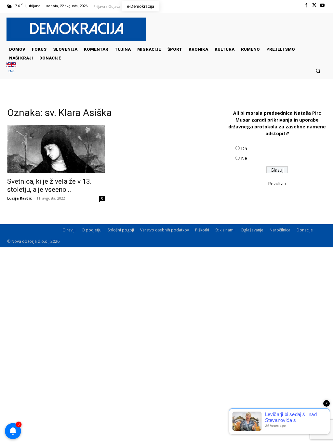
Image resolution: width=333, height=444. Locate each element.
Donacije (305, 230)
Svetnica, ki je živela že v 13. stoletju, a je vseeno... (49, 185)
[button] (318, 70)
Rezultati (277, 183)
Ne (244, 158)
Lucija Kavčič (19, 198)
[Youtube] (322, 5)
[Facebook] (306, 5)
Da (244, 148)
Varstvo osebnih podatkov (164, 230)
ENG (11, 71)
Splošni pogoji (121, 230)
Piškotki (202, 230)
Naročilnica (280, 230)
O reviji (68, 230)
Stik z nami (224, 230)
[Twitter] (314, 5)
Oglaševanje (252, 230)
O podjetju (91, 230)
